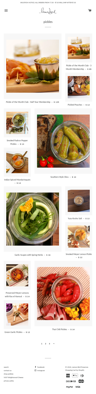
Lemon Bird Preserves (80, 367)
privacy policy (9, 381)
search (6, 367)
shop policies (8, 374)
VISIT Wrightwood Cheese (13, 378)
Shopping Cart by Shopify (74, 370)
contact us (8, 371)
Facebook (40, 367)
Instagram (41, 371)
